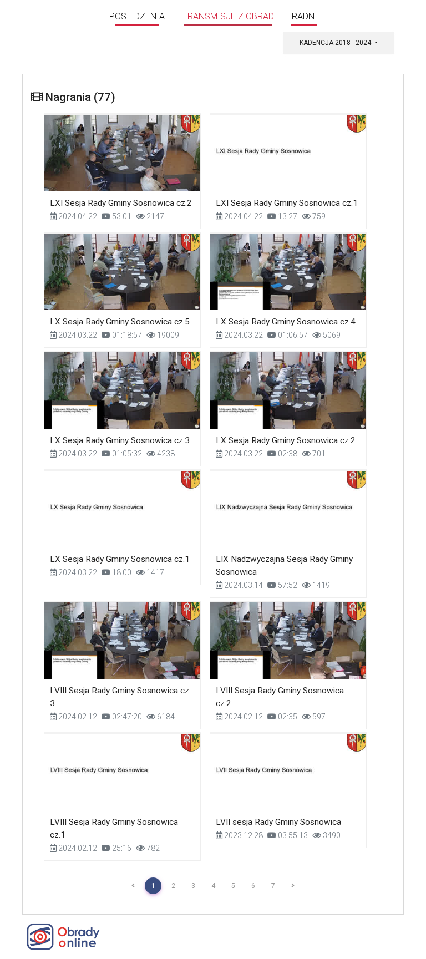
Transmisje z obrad (228, 16)
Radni (304, 16)
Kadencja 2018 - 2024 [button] (336, 43)
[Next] (293, 885)
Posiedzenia (137, 16)
